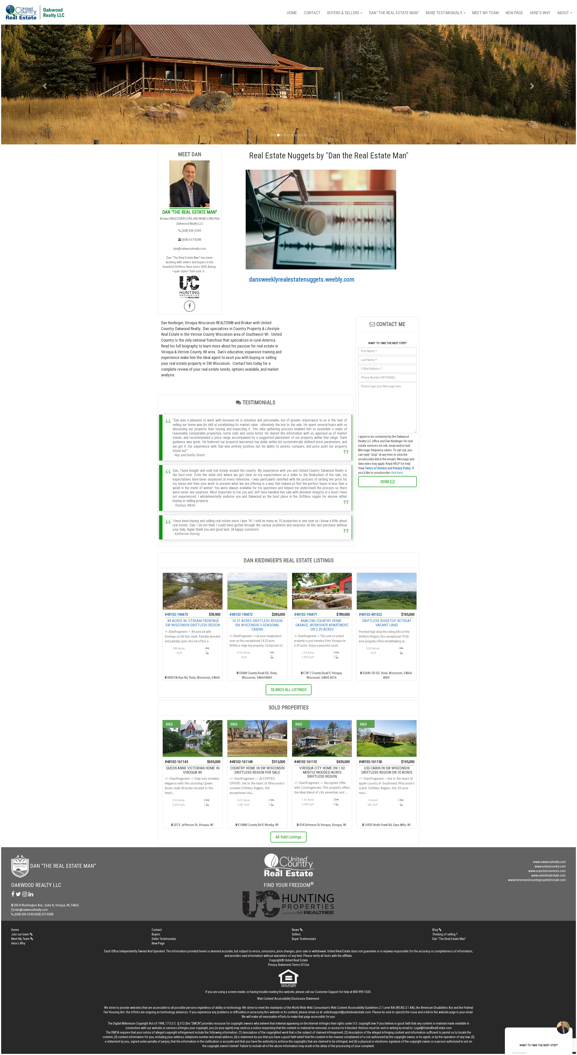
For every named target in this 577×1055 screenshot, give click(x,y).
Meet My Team (485, 12)
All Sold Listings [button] (288, 837)
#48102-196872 (241, 614)
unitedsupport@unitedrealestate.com (347, 1012)
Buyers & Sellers (343, 12)
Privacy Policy (402, 468)
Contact (312, 12)
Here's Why (540, 12)
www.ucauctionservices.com (547, 871)
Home (292, 12)
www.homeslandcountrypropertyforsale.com (537, 880)
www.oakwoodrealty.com (549, 862)
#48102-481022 (370, 614)
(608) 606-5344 (191, 230)
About (563, 12)
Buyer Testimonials (304, 939)
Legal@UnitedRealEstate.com (433, 1028)
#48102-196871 (305, 614)
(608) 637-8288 (191, 239)
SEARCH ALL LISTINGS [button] (289, 689)
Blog (435, 930)
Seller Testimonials (164, 939)
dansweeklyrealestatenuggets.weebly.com (301, 279)
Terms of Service (376, 468)
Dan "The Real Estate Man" (394, 12)
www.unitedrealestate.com (548, 875)
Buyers (156, 934)
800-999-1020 (362, 992)
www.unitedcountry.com (550, 866)
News (296, 930)
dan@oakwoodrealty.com (189, 248)
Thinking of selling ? (445, 934)
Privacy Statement (279, 965)
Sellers (296, 934)
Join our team (20, 934)
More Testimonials (444, 12)
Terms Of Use (300, 965)
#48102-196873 (176, 614)
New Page (514, 12)
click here (397, 472)
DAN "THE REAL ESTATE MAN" (189, 212)
